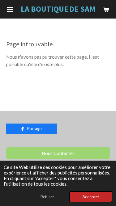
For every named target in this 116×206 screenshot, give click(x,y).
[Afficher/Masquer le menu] (10, 9)
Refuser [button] (47, 196)
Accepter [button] (90, 196)
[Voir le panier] (106, 9)
